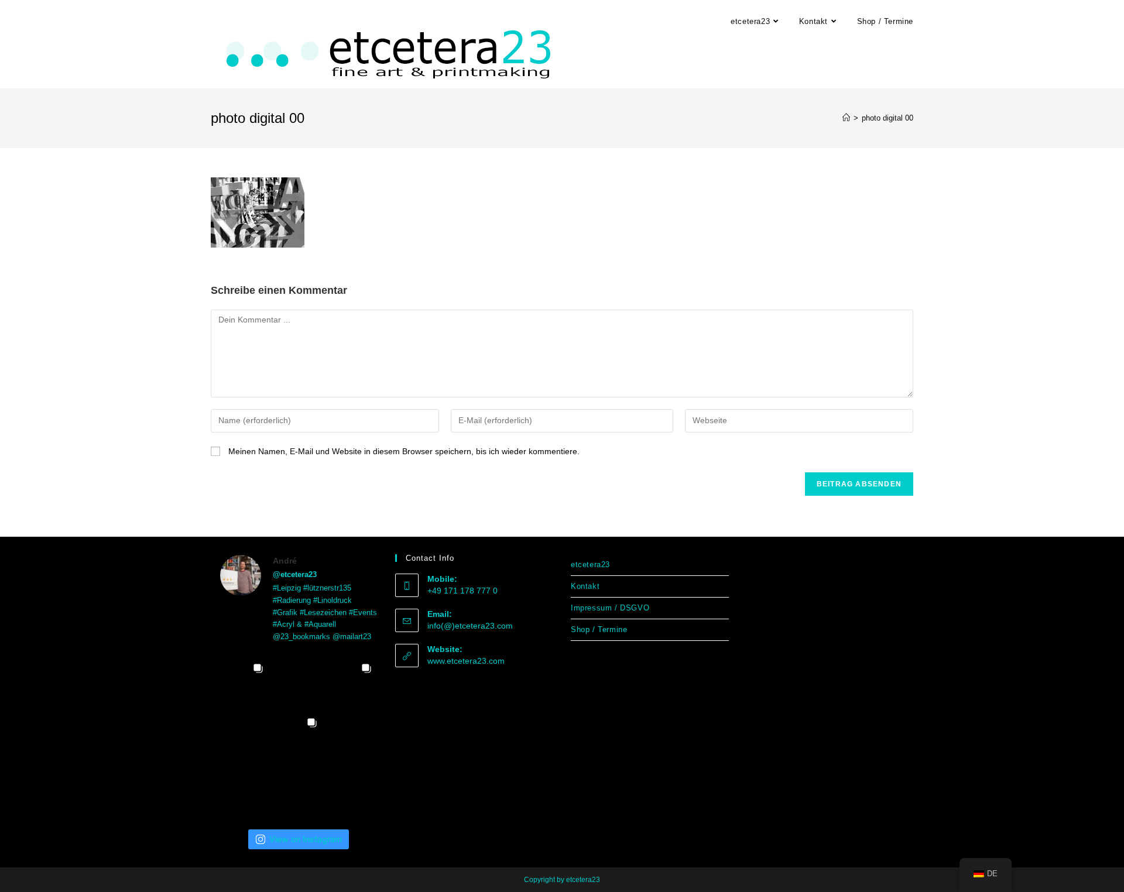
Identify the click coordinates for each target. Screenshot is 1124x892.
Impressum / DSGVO (610, 607)
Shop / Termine (599, 629)
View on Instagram (305, 839)
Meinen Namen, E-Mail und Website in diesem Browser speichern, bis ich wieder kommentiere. (404, 451)
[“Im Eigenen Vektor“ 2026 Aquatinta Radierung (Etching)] (352, 790)
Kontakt (585, 586)
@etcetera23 (295, 574)
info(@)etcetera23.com (470, 625)
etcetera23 (590, 564)
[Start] (846, 118)
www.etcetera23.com (466, 660)
